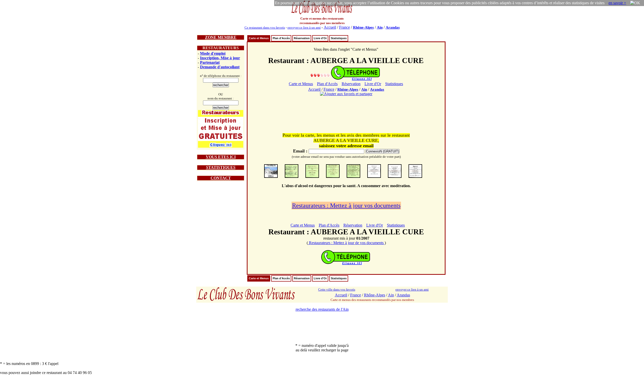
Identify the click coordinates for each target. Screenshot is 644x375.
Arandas (393, 27)
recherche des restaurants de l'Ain (322, 309)
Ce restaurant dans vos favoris (265, 27)
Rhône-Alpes (363, 27)
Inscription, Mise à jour (220, 58)
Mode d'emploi (212, 53)
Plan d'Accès (281, 38)
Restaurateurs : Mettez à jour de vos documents (346, 243)
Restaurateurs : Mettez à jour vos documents (346, 205)
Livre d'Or (320, 38)
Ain (380, 27)
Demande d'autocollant (219, 67)
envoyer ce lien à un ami (304, 27)
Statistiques (339, 38)
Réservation (302, 38)
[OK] (635, 3)
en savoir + (617, 3)
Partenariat (210, 62)
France (344, 27)
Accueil (330, 27)
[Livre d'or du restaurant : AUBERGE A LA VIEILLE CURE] (320, 75)
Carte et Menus (259, 38)
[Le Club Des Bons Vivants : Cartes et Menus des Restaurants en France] (322, 14)
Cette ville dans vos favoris (336, 289)
